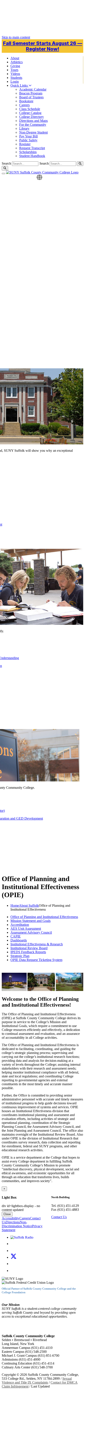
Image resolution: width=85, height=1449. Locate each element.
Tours (14, 70)
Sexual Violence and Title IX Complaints (37, 1380)
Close (7, 1214)
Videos (15, 74)
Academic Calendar (32, 89)
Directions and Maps (33, 120)
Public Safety (28, 140)
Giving (15, 66)
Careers (24, 105)
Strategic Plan (19, 956)
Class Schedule (29, 109)
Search (44, 163)
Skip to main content (16, 37)
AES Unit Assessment (25, 928)
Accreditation (19, 924)
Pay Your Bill (28, 136)
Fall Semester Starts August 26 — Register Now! (42, 46)
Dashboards (18, 940)
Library (24, 128)
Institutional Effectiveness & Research (36, 944)
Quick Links (19, 85)
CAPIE (15, 936)
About (14, 58)
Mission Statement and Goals (30, 921)
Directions (13, 1222)
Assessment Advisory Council (31, 932)
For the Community (32, 124)
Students (16, 77)
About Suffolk (29, 905)
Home (14, 905)
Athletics (16, 62)
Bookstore (26, 101)
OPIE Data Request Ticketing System (36, 960)
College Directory (31, 117)
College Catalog (30, 113)
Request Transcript (32, 148)
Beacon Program (30, 93)
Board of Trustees (31, 97)
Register (25, 144)
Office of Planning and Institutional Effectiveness (44, 917)
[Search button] (80, 163)
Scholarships (28, 152)
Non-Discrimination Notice (17, 1224)
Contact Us (59, 1217)
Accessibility (10, 1218)
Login (14, 81)
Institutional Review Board (29, 948)
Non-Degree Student (33, 132)
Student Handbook (32, 156)
